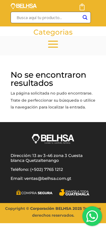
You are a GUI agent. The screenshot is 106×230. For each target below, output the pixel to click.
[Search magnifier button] (85, 17)
